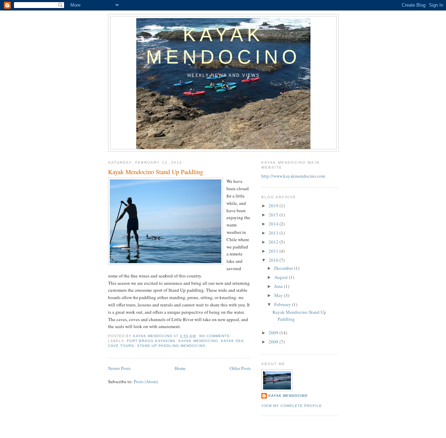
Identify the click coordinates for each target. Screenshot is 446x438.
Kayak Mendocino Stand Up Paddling (155, 172)
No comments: (215, 336)
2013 (274, 233)
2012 (274, 242)
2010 (274, 260)
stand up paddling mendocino (171, 346)
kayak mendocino (198, 341)
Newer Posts (119, 368)
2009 (274, 332)
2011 (274, 251)
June (279, 286)
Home (180, 368)
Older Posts (240, 368)
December (284, 268)
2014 (274, 224)
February (283, 304)
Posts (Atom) (146, 381)
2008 (274, 342)
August (281, 277)
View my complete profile (291, 406)
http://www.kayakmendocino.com (293, 176)
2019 (274, 205)
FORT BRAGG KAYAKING (151, 341)
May (279, 295)
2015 (274, 214)
